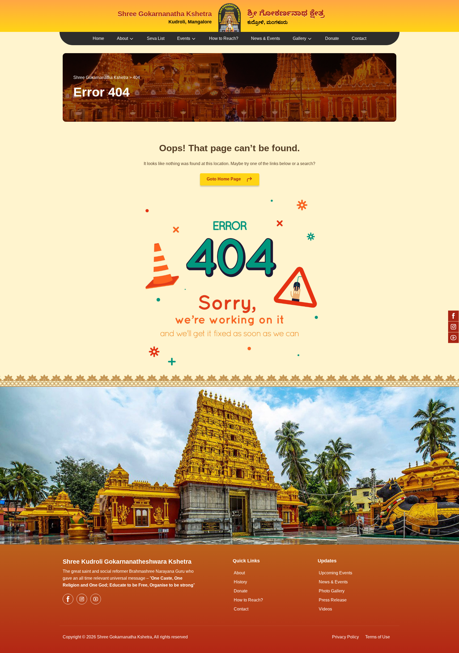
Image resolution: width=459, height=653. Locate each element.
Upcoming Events (335, 573)
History (240, 582)
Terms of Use (377, 637)
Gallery (299, 38)
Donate (332, 38)
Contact (359, 38)
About (122, 38)
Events (183, 38)
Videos (325, 609)
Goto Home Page (224, 179)
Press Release (333, 600)
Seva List (155, 38)
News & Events (265, 38)
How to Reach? (223, 38)
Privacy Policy (345, 637)
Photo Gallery (332, 591)
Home (98, 38)
